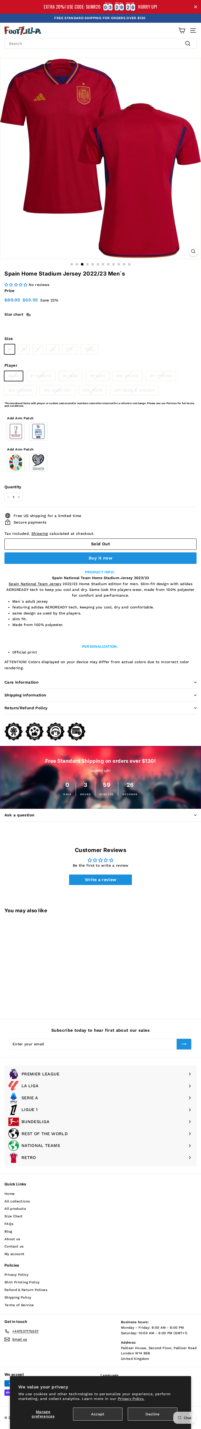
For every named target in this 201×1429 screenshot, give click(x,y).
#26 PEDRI (93, 390)
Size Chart (13, 1216)
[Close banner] (195, 7)
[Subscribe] (184, 1044)
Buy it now (100, 558)
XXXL (89, 349)
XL (52, 349)
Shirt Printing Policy (22, 1282)
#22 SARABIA (20, 390)
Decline (152, 1414)
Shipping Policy (17, 1297)
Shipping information (25, 695)
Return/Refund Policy (26, 708)
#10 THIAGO (127, 376)
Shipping (39, 533)
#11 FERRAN (161, 376)
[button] (15, 285)
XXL (69, 349)
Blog (8, 1231)
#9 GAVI (97, 376)
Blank (13, 376)
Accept (97, 1414)
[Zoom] (193, 251)
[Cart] (182, 30)
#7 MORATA (40, 376)
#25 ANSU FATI (58, 390)
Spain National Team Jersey (35, 584)
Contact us (14, 1246)
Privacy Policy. (131, 1399)
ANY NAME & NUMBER (134, 390)
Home (9, 1194)
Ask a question (19, 815)
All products (15, 1209)
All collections (17, 1201)
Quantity (12, 487)
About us (12, 1239)
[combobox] (100, 43)
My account (14, 1254)
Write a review (100, 879)
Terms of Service (19, 1305)
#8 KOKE (71, 376)
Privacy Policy (16, 1275)
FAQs (8, 1224)
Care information (21, 682)
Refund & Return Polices (25, 1290)
